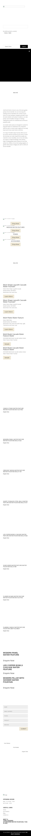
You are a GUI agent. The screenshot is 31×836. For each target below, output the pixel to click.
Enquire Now (6, 412)
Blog (4, 813)
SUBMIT (23, 729)
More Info (15, 92)
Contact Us (5, 815)
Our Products (6, 811)
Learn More (9, 296)
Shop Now (15, 224)
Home (4, 809)
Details (7, 344)
